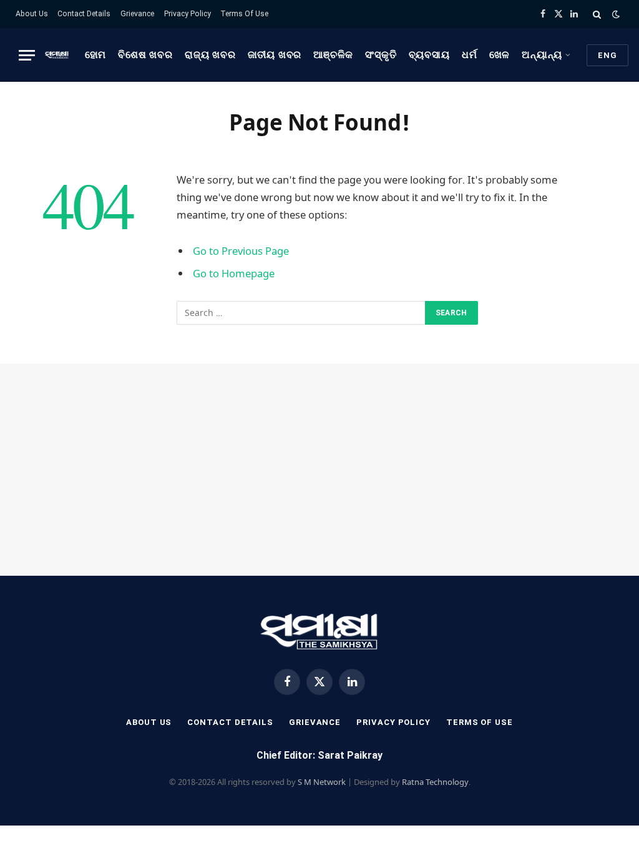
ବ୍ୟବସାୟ (429, 55)
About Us (32, 13)
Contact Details (83, 13)
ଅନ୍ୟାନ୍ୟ (542, 55)
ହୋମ (96, 55)
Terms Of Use (244, 13)
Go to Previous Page (241, 251)
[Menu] (27, 55)
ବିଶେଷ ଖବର (145, 55)
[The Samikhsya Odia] (56, 55)
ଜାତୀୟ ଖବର (274, 55)
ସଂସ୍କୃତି (380, 55)
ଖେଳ (499, 55)
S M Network (322, 781)
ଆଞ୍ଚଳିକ (333, 55)
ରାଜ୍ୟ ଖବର (210, 55)
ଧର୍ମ (469, 55)
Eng (607, 55)
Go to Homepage (234, 273)
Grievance (137, 13)
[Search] (596, 14)
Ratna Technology (435, 781)
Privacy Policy (187, 13)
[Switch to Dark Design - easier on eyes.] (614, 14)
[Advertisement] (319, 469)
